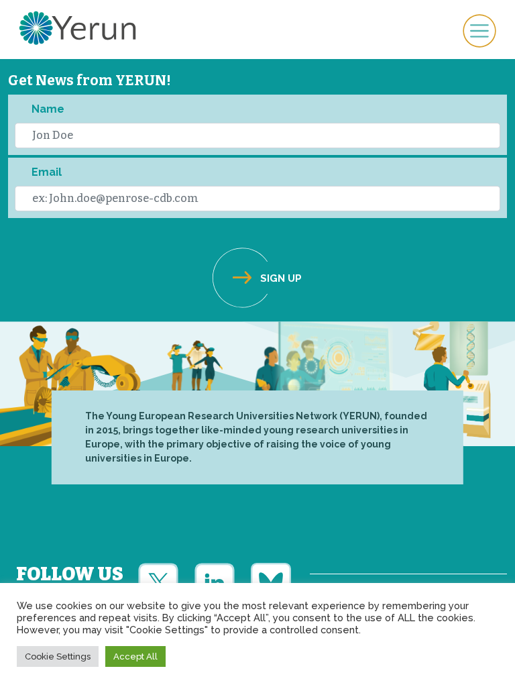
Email (47, 172)
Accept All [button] (135, 656)
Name (48, 109)
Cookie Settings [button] (58, 656)
